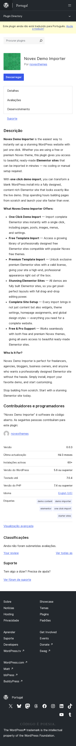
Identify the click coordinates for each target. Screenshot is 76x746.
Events (44, 638)
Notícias (9, 608)
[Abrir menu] (70, 5)
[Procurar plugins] (41, 40)
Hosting (9, 614)
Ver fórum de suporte (17, 579)
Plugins (44, 614)
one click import (62, 508)
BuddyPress (13, 681)
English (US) (65, 493)
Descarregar (14, 77)
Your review (11, 553)
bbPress (11, 675)
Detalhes (13, 90)
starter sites (64, 515)
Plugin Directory (13, 16)
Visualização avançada (18, 526)
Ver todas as (64, 553)
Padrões (45, 620)
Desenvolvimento (18, 109)
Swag (45, 651)
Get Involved (48, 632)
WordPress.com (16, 662)
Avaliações (14, 100)
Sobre (7, 601)
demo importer (63, 501)
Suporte (12, 118)
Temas (44, 608)
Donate (46, 644)
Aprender (9, 632)
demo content (45, 501)
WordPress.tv (14, 651)
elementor (45, 508)
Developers (11, 644)
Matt (8, 669)
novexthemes (38, 64)
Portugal (17, 697)
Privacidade (11, 620)
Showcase (46, 601)
